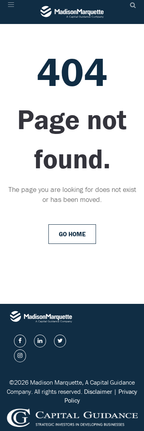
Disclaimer (98, 391)
